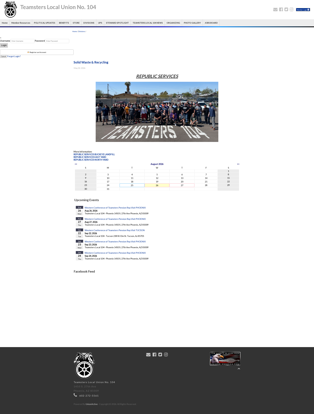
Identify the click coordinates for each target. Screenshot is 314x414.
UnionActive (92, 404)
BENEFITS (64, 22)
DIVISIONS (88, 22)
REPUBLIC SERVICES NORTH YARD (91, 159)
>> (238, 164)
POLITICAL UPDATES (44, 22)
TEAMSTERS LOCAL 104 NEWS (148, 22)
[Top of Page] (238, 369)
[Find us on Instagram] (292, 10)
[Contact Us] (276, 10)
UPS (100, 22)
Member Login (302, 10)
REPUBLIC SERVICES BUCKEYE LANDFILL (94, 154)
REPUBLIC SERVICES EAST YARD (90, 157)
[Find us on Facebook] (281, 10)
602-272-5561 (89, 395)
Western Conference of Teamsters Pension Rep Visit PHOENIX (115, 207)
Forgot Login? (14, 56)
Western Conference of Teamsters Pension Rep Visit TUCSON (115, 230)
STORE (76, 22)
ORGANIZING (173, 22)
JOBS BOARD (211, 22)
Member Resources (20, 22)
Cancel (3, 56)
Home (5, 22)
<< (76, 164)
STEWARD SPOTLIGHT (117, 22)
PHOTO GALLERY (192, 22)
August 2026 (157, 164)
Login (4, 45)
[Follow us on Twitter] (286, 10)
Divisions (81, 31)
